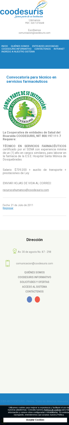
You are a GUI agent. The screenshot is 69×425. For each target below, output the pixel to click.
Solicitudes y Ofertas (34, 282)
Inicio (4, 46)
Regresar (8, 208)
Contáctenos (42, 48)
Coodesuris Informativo (16, 48)
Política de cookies (52, 410)
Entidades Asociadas (45, 46)
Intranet (59, 48)
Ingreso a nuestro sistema (18, 51)
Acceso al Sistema (34, 286)
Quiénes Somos (20, 46)
